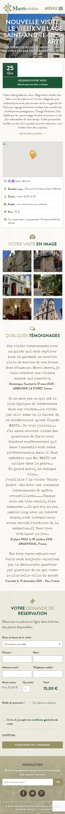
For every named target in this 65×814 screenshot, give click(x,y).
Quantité (28, 682)
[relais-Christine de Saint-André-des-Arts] (48, 285)
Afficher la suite (30, 134)
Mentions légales (25, 809)
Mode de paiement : (13, 703)
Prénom (6, 652)
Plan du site (46, 809)
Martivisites (9, 682)
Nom (36, 652)
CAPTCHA (8, 735)
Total (46, 682)
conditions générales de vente (32, 722)
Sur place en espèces (44, 703)
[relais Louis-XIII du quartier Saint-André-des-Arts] (48, 261)
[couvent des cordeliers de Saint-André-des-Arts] (48, 309)
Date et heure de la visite (16, 637)
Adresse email (10, 667)
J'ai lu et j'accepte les (32, 722)
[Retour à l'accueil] (20, 8)
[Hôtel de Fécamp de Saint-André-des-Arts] (17, 261)
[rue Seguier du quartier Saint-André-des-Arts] (17, 285)
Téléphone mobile (43, 667)
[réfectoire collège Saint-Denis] (17, 309)
